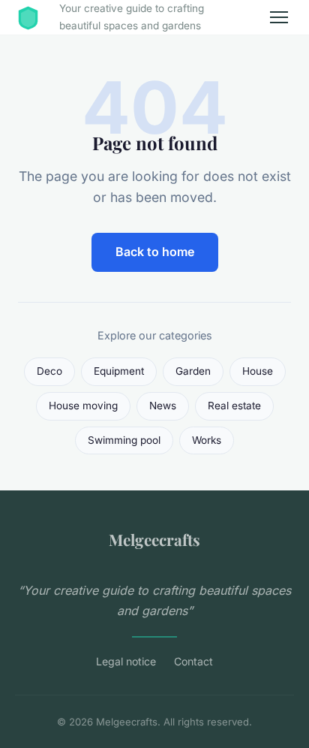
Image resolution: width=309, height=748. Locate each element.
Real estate (234, 406)
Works (206, 440)
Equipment (119, 371)
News (162, 406)
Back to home (155, 251)
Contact (193, 661)
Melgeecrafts (154, 539)
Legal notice (126, 661)
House (257, 371)
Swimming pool (124, 440)
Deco (49, 371)
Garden (193, 371)
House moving (83, 406)
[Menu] (279, 17)
